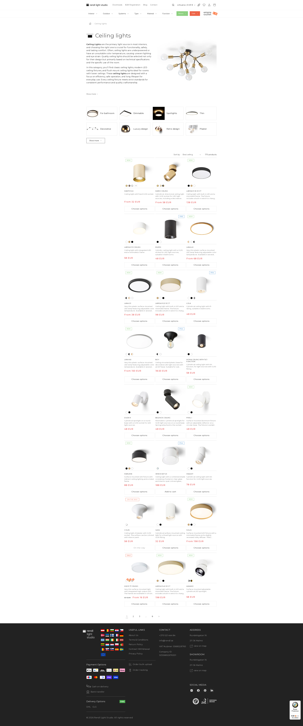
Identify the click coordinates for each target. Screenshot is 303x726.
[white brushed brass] (160, 186)
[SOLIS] (201, 512)
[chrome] (194, 298)
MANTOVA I (129, 191)
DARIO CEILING (161, 191)
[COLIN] (139, 512)
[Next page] (158, 616)
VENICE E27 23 (161, 474)
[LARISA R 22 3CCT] (170, 285)
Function (166, 14)
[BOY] (170, 341)
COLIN (127, 530)
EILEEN (158, 247)
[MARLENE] (139, 456)
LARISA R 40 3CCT (162, 586)
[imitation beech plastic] (189, 242)
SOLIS (189, 530)
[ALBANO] (201, 568)
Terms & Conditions (138, 640)
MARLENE (128, 474)
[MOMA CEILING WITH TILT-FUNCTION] (201, 341)
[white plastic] (191, 242)
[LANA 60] (139, 341)
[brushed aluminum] (132, 186)
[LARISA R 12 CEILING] (139, 229)
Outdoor (106, 14)
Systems (122, 14)
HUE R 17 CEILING (131, 586)
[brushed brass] (126, 186)
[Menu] (299, 702)
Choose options (139, 209)
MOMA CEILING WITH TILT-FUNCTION (197, 360)
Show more (94, 141)
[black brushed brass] (163, 186)
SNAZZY (189, 474)
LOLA (188, 303)
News (180, 13)
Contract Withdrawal (139, 649)
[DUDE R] (139, 399)
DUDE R (127, 418)
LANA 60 (127, 359)
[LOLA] (201, 285)
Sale (193, 13)
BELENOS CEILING (162, 418)
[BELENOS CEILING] (170, 399)
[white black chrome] (189, 581)
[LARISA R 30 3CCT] (201, 173)
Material (150, 14)
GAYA (157, 530)
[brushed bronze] (129, 186)
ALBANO (190, 586)
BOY (157, 359)
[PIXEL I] (201, 399)
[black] (189, 186)
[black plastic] (194, 242)
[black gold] (191, 581)
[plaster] (126, 525)
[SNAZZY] (201, 456)
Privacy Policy (136, 654)
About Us (133, 635)
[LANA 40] (201, 229)
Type (136, 14)
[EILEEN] (170, 229)
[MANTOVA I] (139, 173)
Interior (91, 14)
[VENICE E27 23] (170, 456)
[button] (173, 5)
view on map (200, 646)
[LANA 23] (139, 285)
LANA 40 (189, 247)
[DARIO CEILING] (170, 173)
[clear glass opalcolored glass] (158, 468)
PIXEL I (189, 418)
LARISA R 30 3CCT (193, 191)
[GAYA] (170, 512)
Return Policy (136, 644)
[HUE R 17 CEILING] (139, 568)
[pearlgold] (191, 186)
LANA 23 (127, 303)
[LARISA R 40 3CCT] (170, 568)
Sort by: (177, 155)
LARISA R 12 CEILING (132, 247)
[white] (194, 186)
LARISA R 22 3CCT (162, 303)
